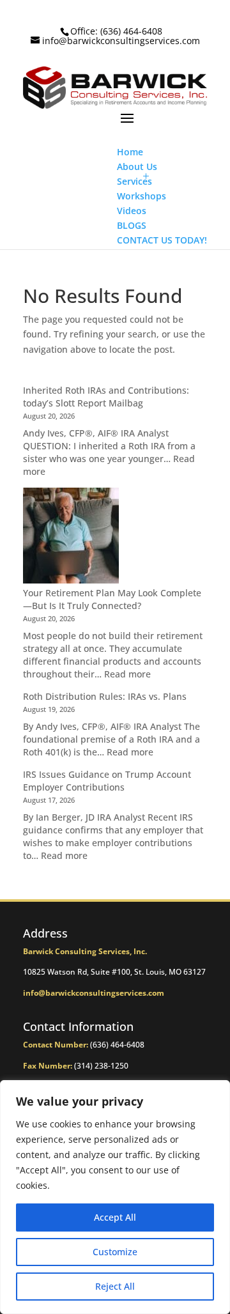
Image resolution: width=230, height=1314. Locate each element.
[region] (115, 1197)
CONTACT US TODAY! (162, 240)
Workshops (141, 196)
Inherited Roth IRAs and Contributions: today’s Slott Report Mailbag (106, 396)
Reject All (115, 1286)
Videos (131, 211)
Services (134, 181)
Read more (127, 674)
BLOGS (131, 225)
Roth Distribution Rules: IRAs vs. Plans (105, 696)
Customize (115, 1252)
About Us (137, 166)
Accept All (115, 1217)
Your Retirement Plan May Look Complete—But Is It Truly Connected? (112, 599)
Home (130, 152)
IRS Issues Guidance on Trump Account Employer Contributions (107, 780)
